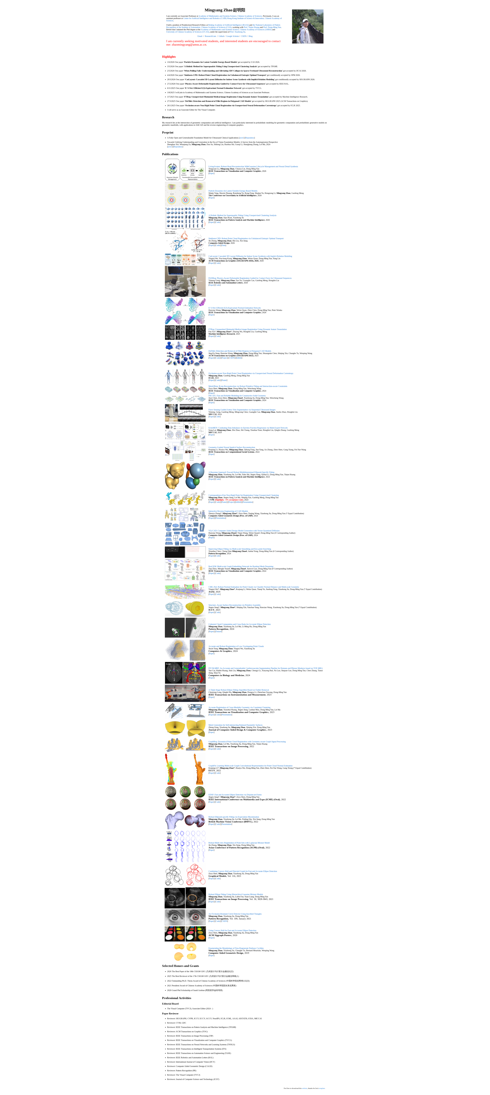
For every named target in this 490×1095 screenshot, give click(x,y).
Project (224, 358)
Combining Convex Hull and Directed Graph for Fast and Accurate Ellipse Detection (243, 871)
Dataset (219, 631)
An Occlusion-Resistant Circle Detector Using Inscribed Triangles (235, 914)
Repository (249, 138)
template (322, 1088)
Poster (224, 380)
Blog (251, 36)
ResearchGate (210, 36)
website (304, 1088)
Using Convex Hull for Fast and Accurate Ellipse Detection (232, 930)
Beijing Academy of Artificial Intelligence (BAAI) (228, 25)
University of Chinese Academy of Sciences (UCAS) (187, 32)
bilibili (239, 358)
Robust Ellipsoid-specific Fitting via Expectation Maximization (234, 817)
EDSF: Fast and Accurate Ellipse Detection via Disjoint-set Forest (235, 795)
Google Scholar (232, 36)
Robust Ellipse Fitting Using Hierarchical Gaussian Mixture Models (236, 894)
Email (200, 36)
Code (218, 222)
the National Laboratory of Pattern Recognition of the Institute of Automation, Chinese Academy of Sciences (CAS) (223, 26)
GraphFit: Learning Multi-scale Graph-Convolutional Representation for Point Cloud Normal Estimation (250, 766)
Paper (211, 173)
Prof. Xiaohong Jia (237, 32)
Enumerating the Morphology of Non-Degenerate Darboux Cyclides (236, 948)
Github (221, 36)
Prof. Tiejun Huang (251, 27)
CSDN (244, 36)
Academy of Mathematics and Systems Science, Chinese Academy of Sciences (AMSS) (236, 29)
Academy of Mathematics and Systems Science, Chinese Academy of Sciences (230, 16)
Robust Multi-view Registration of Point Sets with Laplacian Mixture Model (239, 843)
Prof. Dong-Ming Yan (272, 27)
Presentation (248, 502)
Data (223, 245)
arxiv (242, 138)
